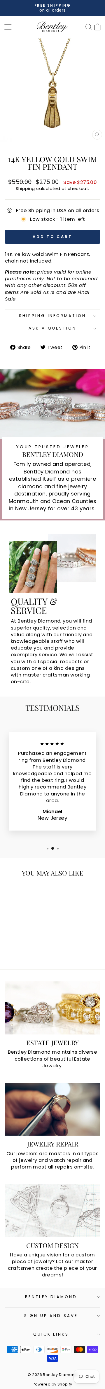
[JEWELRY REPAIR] (52, 1109)
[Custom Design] (52, 1210)
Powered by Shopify (52, 1384)
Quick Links (51, 1334)
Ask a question (52, 328)
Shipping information (52, 316)
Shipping (25, 188)
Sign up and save (51, 1316)
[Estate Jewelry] (52, 1007)
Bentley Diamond (51, 1297)
